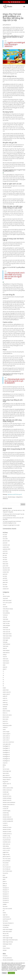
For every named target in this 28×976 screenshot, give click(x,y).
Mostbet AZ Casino (7, 796)
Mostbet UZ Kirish (7, 829)
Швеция (4, 950)
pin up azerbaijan (6, 860)
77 (3, 673)
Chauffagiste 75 (6, 746)
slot (3, 910)
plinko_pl (5, 885)
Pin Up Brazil (5, 862)
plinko (4, 879)
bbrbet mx (5, 713)
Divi (3, 767)
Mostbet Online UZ (7, 817)
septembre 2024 (6, 549)
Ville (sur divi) (5, 933)
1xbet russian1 (6, 663)
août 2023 (5, 574)
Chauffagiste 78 (6, 750)
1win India (5, 606)
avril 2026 (5, 536)
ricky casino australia (7, 908)
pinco (4, 875)
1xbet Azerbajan (6, 625)
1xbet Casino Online (7, 635)
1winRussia (5, 615)
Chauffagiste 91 (6, 752)
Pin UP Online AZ (6, 869)
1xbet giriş (5, 642)
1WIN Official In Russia (8, 608)
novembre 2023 (6, 570)
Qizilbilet (4, 904)
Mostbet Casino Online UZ (8, 804)
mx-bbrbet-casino (7, 842)
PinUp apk (5, 877)
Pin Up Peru (5, 873)
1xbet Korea (5, 646)
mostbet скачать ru (7, 833)
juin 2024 (5, 555)
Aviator (4, 688)
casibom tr (5, 727)
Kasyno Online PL (7, 779)
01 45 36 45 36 (15, 2)
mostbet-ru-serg (6, 835)
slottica (4, 912)
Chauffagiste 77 (6, 748)
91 (3, 677)
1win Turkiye (5, 611)
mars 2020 (5, 586)
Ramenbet (5, 906)
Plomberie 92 (6, 896)
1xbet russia (5, 658)
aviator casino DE (7, 692)
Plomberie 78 (6, 892)
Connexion (5, 955)
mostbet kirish (6, 815)
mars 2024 (5, 561)
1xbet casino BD (6, 631)
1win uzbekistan (6, 613)
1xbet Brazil (5, 627)
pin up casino (6, 864)
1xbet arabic (5, 619)
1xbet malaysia (6, 650)
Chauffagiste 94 (6, 758)
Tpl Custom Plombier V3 (8, 923)
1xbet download (6, 638)
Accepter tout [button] (11, 972)
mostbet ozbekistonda (8, 819)
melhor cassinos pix (7, 790)
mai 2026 (5, 534)
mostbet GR (5, 808)
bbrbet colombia (6, 710)
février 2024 (5, 563)
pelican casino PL (6, 856)
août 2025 (5, 543)
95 (3, 685)
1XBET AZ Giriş (6, 623)
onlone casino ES (6, 848)
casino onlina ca (6, 735)
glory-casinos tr (6, 775)
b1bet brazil (5, 704)
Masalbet (5, 785)
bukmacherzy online (7, 725)
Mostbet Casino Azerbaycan (9, 802)
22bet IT (4, 669)
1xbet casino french (7, 633)
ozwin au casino (6, 850)
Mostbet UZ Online (7, 831)
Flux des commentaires (8, 960)
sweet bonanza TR (7, 919)
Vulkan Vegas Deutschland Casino (10, 939)
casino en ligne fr (6, 733)
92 (3, 679)
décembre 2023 (6, 568)
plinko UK (5, 883)
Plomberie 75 (6, 887)
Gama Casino (6, 773)
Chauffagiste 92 (6, 754)
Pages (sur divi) (6, 854)
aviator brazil (5, 690)
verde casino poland (7, 931)
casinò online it (6, 740)
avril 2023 (5, 578)
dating (4, 765)
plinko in (4, 881)
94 (3, 683)
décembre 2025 (6, 540)
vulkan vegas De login (7, 937)
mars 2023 (5, 580)
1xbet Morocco (6, 652)
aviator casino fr (6, 694)
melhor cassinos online (8, 787)
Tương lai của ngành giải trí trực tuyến (11, 525)
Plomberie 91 (6, 894)
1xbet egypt (5, 640)
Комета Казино (6, 948)
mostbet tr (5, 823)
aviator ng (5, 702)
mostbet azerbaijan (7, 798)
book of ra (5, 721)
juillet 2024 (5, 553)
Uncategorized (6, 925)
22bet (4, 665)
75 (3, 671)
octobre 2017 (6, 588)
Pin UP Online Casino (7, 871)
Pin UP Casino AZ (6, 867)
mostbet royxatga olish (8, 821)
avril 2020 (5, 584)
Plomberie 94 (6, 900)
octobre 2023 (6, 572)
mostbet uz (5, 825)
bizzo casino (5, 719)
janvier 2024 (5, 565)
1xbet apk (5, 617)
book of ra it (5, 723)
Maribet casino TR (7, 783)
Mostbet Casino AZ (7, 800)
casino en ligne (6, 731)
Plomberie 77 (6, 889)
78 (3, 675)
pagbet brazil (5, 852)
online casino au (6, 844)
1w (3, 594)
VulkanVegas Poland (7, 944)
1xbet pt (4, 654)
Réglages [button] (4, 972)
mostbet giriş (6, 806)
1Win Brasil (5, 598)
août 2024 (5, 551)
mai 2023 (5, 576)
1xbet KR (5, 648)
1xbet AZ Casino (6, 621)
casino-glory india (6, 744)
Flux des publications (7, 957)
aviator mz (5, 700)
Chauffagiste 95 (6, 760)
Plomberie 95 (6, 902)
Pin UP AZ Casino (6, 858)
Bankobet (5, 706)
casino (4, 729)
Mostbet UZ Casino (7, 827)
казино (4, 946)
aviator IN (5, 696)
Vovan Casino (6, 935)
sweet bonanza (6, 917)
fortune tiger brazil (7, 771)
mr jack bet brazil (6, 839)
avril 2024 (5, 559)
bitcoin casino (6, 717)
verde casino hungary (7, 929)
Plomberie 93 (6, 898)
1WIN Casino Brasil (7, 600)
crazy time (5, 762)
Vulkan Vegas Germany (8, 941)
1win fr (4, 604)
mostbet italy (6, 812)
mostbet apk (5, 792)
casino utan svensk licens (8, 742)
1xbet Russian (6, 660)
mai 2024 (5, 557)
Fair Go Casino (6, 769)
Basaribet (5, 708)
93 (3, 681)
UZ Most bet (5, 927)
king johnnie (5, 781)
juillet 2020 (5, 582)
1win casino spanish (7, 602)
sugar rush (5, 914)
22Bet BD (5, 667)
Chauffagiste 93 (6, 756)
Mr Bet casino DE (7, 837)
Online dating (6, 846)
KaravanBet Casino (7, 777)
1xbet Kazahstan (6, 644)
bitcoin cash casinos (7, 715)
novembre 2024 (6, 545)
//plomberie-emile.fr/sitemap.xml (14, 494)
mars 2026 (5, 538)
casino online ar (6, 737)
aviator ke (5, 698)
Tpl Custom (5, 921)
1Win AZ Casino (6, 596)
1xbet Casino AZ (6, 629)
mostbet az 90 (6, 794)
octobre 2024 (6, 547)
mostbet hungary (6, 810)
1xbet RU (5, 656)
